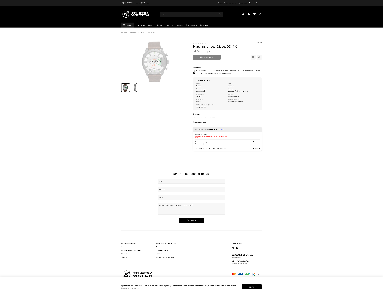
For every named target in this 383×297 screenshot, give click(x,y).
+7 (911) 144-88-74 (127, 3)
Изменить (221, 129)
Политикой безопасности (130, 288)
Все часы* (151, 33)
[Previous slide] (124, 61)
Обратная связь (242, 3)
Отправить (191, 220)
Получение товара (162, 250)
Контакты (179, 25)
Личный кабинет (254, 3)
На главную (141, 25)
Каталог (129, 25)
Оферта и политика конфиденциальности (134, 247)
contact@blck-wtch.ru (143, 3)
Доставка (160, 25)
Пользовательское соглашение (131, 250)
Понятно (252, 287)
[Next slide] (186, 61)
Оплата (150, 25)
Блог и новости (191, 25)
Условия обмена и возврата (227, 3)
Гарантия (169, 25)
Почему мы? (204, 25)
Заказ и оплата (161, 247)
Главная (124, 33)
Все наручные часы (137, 33)
